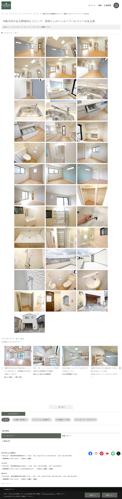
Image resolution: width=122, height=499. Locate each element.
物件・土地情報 (104, 5)
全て (6, 420)
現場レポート (66, 436)
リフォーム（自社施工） (42, 420)
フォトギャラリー (8, 436)
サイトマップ (7, 484)
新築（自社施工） (21, 420)
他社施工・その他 (63, 420)
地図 (29, 456)
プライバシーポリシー (48, 494)
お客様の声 (6, 441)
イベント (91, 5)
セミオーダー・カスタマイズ (86, 420)
